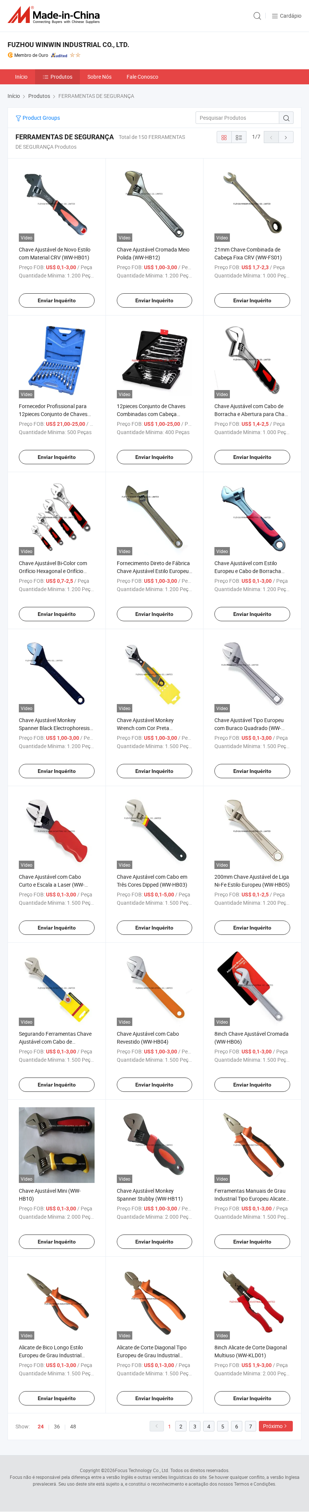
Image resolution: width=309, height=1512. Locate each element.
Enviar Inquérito (57, 300)
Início (21, 76)
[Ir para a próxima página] (286, 137)
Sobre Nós (99, 76)
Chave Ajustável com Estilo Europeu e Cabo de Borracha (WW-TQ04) (247, 570)
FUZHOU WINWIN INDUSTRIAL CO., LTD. (68, 45)
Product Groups (40, 117)
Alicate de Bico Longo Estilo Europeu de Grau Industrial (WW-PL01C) (51, 1355)
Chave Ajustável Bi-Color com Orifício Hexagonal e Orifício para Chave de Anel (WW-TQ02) (55, 570)
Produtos (61, 76)
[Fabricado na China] (55, 15)
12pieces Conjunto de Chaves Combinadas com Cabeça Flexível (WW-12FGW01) (151, 413)
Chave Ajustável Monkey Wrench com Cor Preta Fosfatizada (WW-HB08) (145, 727)
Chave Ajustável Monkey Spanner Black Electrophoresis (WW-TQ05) (54, 727)
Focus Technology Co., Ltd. (142, 1470)
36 (57, 1426)
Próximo (273, 1426)
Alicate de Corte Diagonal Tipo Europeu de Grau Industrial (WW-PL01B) (152, 1355)
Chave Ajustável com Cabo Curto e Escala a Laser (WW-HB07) (51, 884)
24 (41, 1427)
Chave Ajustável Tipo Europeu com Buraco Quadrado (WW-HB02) (249, 727)
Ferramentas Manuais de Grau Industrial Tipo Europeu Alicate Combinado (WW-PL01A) (250, 1198)
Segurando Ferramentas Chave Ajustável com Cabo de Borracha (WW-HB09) (55, 1041)
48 (73, 1426)
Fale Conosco (142, 76)
